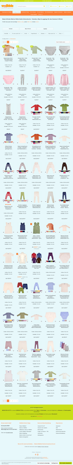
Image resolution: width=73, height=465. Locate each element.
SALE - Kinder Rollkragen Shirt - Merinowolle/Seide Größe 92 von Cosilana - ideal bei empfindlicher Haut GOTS (22, 267)
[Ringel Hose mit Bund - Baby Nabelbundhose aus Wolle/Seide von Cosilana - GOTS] (8, 168)
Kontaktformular (9, 432)
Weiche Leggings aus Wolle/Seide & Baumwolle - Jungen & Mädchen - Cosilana (36, 355)
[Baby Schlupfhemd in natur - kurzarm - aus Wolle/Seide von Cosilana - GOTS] (22, 138)
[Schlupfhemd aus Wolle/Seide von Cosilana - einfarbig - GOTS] (36, 138)
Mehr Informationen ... (5, 463)
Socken (37, 21)
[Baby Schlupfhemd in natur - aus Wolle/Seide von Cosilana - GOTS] (64, 138)
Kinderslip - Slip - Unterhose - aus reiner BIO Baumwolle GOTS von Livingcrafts (50, 59)
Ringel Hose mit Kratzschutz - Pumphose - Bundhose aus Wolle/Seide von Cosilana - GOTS (8, 208)
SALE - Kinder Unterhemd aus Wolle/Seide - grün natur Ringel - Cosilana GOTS (36, 237)
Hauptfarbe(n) (34, 33)
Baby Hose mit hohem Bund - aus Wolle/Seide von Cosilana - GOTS (36, 177)
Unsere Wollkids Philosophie (25, 431)
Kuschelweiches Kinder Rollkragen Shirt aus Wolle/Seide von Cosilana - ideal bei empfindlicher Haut (36, 267)
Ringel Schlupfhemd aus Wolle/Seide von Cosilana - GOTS (50, 147)
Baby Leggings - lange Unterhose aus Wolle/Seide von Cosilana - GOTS (50, 267)
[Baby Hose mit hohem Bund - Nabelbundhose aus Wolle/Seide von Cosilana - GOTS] (22, 168)
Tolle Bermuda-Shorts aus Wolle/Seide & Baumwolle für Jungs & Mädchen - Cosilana (22, 355)
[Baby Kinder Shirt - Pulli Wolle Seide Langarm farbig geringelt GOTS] (8, 50)
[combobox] (30, 6)
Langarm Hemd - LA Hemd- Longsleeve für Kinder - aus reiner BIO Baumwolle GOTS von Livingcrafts (50, 89)
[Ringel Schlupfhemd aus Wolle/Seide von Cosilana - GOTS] (50, 138)
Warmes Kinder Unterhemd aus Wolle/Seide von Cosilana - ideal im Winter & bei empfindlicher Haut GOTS (64, 237)
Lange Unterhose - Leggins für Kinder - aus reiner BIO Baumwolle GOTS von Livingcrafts (22, 89)
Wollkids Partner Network (43, 446)
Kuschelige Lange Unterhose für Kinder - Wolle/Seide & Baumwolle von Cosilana (50, 355)
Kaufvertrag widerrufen (61, 431)
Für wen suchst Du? (16, 33)
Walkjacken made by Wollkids (25, 429)
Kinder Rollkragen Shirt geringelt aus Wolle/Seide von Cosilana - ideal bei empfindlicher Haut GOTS (50, 237)
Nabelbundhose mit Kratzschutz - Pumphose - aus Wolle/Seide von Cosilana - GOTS (64, 177)
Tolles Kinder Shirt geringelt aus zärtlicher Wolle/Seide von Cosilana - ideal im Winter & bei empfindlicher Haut (50, 118)
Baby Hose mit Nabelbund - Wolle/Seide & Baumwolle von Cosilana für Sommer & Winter (36, 297)
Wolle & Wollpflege (23, 433)
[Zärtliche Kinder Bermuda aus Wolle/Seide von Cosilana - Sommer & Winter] (22, 287)
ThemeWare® (46, 458)
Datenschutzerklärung (60, 433)
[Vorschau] (3, 55)
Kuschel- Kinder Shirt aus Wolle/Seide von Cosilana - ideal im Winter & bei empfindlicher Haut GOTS (36, 118)
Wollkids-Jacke (20, 21)
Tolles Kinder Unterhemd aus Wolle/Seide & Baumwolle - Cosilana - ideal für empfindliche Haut (8, 385)
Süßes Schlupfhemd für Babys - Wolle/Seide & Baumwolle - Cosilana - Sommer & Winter (50, 297)
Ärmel (60, 33)
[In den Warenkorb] (22, 70)
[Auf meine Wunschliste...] (13, 55)
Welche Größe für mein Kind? (25, 435)
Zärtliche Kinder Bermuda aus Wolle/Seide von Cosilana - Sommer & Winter (22, 297)
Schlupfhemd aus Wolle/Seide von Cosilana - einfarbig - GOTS (36, 147)
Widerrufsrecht (59, 429)
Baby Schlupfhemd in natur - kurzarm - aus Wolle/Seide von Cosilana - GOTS (22, 147)
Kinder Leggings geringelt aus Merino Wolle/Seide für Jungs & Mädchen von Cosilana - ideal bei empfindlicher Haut (22, 206)
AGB (57, 427)
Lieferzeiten (40, 433)
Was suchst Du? (51, 33)
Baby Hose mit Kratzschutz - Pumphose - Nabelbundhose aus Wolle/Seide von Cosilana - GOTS (50, 177)
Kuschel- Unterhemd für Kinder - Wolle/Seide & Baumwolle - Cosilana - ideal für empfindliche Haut (22, 385)
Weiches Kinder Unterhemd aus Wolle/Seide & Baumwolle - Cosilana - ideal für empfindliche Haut (64, 355)
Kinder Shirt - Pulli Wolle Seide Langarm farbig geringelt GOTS (22, 59)
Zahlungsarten (41, 435)
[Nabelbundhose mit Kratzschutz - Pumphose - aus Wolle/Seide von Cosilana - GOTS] (64, 168)
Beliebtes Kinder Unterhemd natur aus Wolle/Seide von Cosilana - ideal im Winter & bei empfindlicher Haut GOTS (8, 267)
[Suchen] (44, 6)
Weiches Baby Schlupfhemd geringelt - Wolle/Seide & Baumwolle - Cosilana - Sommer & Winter (22, 326)
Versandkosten (44, 457)
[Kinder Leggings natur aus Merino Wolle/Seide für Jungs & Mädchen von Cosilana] (36, 197)
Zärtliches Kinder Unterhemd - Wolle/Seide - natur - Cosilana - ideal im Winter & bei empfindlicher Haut (8, 237)
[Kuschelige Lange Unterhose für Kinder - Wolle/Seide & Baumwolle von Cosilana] (50, 346)
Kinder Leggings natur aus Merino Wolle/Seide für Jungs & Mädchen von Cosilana (36, 206)
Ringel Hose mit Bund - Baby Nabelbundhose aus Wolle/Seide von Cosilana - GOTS (8, 177)
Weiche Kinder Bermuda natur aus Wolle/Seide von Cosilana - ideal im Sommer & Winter (8, 297)
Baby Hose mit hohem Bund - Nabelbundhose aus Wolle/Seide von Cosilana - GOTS (22, 177)
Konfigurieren (55, 463)
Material (43, 33)
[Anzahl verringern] (20, 67)
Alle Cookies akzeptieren (65, 463)
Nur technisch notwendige (44, 463)
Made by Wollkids (23, 427)
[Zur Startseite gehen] (7, 6)
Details (8, 70)
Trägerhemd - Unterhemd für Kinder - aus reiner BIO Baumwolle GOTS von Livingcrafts (8, 118)
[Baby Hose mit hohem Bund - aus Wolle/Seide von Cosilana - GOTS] (36, 168)
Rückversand (40, 429)
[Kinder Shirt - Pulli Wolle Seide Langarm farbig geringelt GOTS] (22, 50)
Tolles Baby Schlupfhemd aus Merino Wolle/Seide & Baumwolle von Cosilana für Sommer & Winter (36, 326)
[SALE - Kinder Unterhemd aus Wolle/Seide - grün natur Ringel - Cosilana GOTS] (36, 228)
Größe (25, 33)
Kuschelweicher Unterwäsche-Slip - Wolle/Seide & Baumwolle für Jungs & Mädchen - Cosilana (64, 326)
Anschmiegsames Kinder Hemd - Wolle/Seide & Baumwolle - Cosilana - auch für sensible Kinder (36, 385)
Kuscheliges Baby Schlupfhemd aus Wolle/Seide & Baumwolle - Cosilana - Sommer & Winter (8, 326)
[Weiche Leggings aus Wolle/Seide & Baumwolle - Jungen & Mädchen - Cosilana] (36, 346)
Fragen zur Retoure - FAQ (43, 431)
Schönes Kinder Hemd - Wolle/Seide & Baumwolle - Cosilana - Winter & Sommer (50, 385)
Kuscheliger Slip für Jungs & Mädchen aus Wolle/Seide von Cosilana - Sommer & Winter (64, 267)
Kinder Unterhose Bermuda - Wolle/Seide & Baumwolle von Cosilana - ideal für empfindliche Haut (8, 355)
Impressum (58, 426)
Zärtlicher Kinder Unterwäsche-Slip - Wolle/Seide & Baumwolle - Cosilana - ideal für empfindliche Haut (50, 326)
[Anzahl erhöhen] (25, 67)
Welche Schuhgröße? (23, 437)
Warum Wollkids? (22, 426)
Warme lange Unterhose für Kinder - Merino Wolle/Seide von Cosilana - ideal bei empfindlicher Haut (50, 206)
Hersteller (6, 33)
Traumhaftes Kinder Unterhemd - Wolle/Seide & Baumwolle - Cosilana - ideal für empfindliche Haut (64, 385)
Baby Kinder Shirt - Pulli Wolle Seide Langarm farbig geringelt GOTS (8, 59)
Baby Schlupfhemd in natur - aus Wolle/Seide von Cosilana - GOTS (64, 147)
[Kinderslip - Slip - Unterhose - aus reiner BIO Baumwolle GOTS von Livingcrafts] (50, 50)
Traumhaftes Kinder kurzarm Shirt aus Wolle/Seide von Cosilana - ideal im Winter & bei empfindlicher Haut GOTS (64, 118)
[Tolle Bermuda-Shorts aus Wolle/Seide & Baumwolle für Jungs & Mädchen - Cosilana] (22, 346)
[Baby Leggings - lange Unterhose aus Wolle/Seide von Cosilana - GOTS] (50, 258)
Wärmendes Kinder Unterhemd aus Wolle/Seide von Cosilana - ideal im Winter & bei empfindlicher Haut (22, 237)
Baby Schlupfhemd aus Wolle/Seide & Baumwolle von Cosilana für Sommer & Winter (64, 297)
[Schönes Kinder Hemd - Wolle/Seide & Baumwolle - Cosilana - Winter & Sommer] (50, 376)
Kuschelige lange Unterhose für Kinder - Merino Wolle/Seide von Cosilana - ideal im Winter (64, 206)
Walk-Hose (29, 21)
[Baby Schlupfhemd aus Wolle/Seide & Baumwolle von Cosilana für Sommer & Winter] (64, 287)
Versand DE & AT (41, 426)
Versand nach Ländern (42, 427)
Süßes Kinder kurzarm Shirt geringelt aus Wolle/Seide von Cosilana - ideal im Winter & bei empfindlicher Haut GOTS (8, 147)
